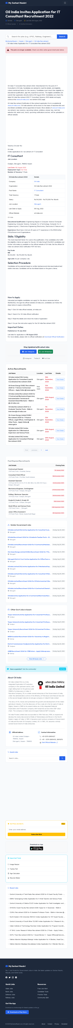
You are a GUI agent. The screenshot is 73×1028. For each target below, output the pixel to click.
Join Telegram (29, 352)
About (43, 1024)
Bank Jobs (9, 992)
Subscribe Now (36, 834)
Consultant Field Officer (16, 475)
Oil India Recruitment (41, 41)
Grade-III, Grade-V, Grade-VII (18, 500)
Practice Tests (42, 994)
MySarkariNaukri (11, 41)
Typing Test (14, 869)
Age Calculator (15, 873)
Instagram (28, 358)
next (46, 450)
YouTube (47, 358)
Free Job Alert (43, 988)
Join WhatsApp (46, 352)
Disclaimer (64, 1024)
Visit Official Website (49, 742)
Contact (50, 1024)
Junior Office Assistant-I (17, 512)
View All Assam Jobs (35, 659)
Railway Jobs (10, 998)
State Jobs (9, 988)
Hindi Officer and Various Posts (19, 506)
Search (62, 36)
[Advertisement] (36, 70)
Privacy (57, 1024)
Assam (21, 41)
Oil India (37, 181)
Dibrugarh (29, 41)
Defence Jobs (10, 994)
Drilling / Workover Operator (18, 494)
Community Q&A (43, 998)
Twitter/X (37, 358)
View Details (60, 379)
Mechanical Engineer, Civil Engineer (20, 489)
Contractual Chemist (15, 469)
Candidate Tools (43, 992)
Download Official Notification (54, 337)
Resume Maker (15, 878)
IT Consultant (38, 190)
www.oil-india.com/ (23, 99)
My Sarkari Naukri (17, 3)
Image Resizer (14, 864)
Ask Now (62, 669)
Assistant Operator (15, 481)
